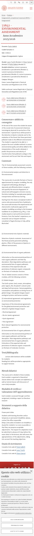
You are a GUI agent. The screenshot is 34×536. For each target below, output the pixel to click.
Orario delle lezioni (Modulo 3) (16, 111)
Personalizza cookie (17, 525)
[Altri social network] (29, 468)
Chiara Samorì (27, 62)
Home (3, 15)
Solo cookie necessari (17, 520)
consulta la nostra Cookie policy (23, 513)
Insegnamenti (6, 21)
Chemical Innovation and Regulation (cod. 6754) (17, 90)
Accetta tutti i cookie (17, 531)
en (31, 2)
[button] (28, 8)
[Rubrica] (15, 2)
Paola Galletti (12, 46)
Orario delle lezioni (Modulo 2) (16, 104)
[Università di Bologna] (12, 8)
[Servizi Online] (19, 2)
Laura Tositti (11, 62)
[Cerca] (11, 2)
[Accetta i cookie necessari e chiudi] (31, 471)
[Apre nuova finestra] (5, 468)
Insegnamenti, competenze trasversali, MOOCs (16, 18)
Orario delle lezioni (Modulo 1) (16, 98)
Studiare (9, 15)
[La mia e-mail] (27, 2)
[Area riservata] (23, 2)
